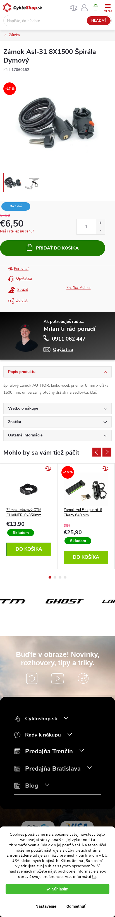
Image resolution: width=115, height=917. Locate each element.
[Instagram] (32, 678)
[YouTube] (57, 678)
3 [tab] (60, 577)
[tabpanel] (29, 516)
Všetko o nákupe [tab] (23, 408)
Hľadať (98, 20)
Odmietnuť (75, 906)
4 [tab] (65, 577)
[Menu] (107, 7)
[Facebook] (83, 678)
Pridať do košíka (57, 248)
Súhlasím (60, 889)
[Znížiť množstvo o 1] (100, 230)
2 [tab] (55, 577)
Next (106, 452)
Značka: (78, 287)
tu (94, 876)
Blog (31, 786)
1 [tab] (50, 577)
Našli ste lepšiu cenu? (17, 231)
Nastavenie (45, 906)
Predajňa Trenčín (49, 751)
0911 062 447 (68, 339)
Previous (96, 452)
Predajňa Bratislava (53, 769)
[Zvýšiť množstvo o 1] (100, 223)
